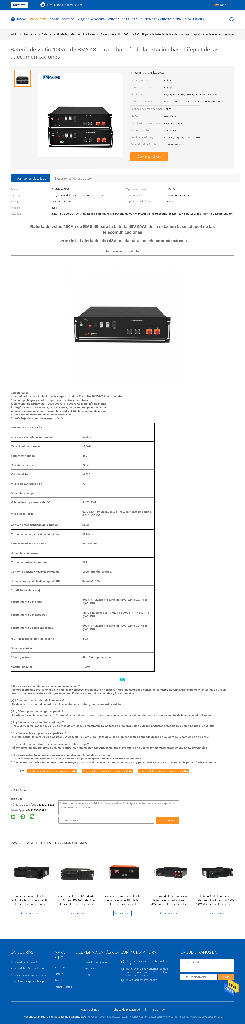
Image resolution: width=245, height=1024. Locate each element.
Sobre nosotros (62, 19)
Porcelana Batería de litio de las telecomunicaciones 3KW (54, 1016)
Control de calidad (122, 19)
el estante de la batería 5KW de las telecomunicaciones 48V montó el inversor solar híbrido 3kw (169, 902)
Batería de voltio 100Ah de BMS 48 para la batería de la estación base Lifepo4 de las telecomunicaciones (167, 34)
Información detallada (30, 178)
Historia (58, 973)
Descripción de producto (73, 178)
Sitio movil (159, 1009)
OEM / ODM (90, 968)
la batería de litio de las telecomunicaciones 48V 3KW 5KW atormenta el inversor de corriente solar (215, 902)
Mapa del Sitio (90, 1009)
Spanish (223, 4)
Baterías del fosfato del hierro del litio (32, 968)
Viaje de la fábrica (91, 19)
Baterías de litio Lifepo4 (24, 962)
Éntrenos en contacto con (161, 19)
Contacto (167, 820)
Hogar (22, 19)
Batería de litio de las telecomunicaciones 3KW (163, 771)
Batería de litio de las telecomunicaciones (34, 975)
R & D (87, 975)
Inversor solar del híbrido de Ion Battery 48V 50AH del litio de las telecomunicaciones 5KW (76, 902)
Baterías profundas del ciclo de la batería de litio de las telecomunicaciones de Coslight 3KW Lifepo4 (122, 902)
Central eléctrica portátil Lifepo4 (29, 981)
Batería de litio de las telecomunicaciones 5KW (107, 771)
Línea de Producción (95, 962)
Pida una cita (194, 19)
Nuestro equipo (63, 986)
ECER (220, 1016)
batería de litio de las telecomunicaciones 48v (52, 771)
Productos (38, 19)
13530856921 (47, 804)
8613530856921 (37, 810)
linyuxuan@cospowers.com (64, 4)
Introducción (61, 967)
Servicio (58, 980)
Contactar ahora (149, 156)
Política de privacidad (126, 1009)
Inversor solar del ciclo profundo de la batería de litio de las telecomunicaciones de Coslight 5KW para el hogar (30, 902)
